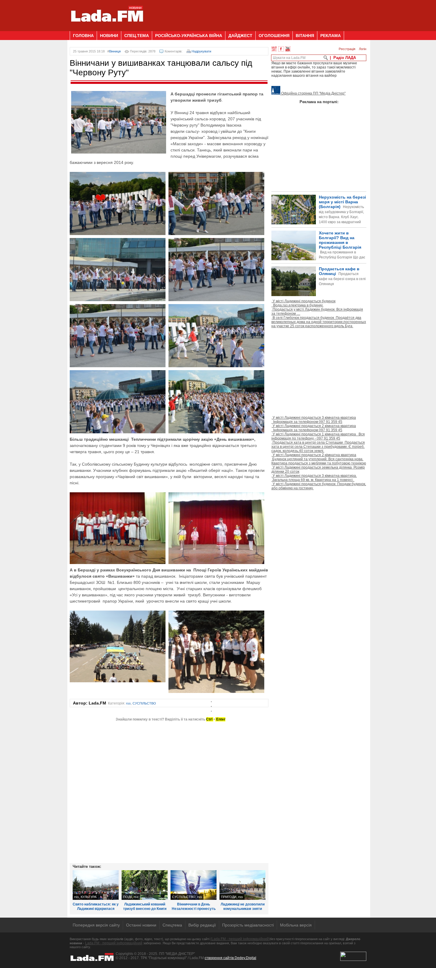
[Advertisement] (258, 13)
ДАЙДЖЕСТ (240, 35)
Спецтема (172, 925)
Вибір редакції (202, 925)
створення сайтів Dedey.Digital (230, 958)
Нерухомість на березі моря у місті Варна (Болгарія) (342, 214)
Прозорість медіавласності (248, 925)
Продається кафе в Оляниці (342, 276)
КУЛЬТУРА (88, 897)
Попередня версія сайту (96, 925)
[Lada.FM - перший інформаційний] (107, 29)
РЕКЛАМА (330, 35)
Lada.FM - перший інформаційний (113, 943)
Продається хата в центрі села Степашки (318, 446)
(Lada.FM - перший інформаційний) (240, 939)
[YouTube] (287, 49)
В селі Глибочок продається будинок (318, 322)
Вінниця (115, 51)
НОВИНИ (109, 35)
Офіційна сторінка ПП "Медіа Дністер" (313, 93)
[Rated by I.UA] (353, 960)
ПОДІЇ (127, 897)
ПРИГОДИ (228, 897)
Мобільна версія (296, 925)
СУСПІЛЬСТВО (144, 703)
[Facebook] (281, 49)
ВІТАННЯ (305, 35)
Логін (362, 49)
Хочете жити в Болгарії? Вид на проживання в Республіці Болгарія (318, 255)
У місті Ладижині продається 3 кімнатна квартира (313, 420)
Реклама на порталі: (319, 102)
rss (128, 703)
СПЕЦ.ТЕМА (136, 35)
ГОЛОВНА (83, 35)
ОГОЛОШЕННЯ (274, 35)
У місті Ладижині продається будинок (303, 303)
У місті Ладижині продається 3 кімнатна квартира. (314, 478)
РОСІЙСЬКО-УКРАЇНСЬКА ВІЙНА (188, 35)
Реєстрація (347, 49)
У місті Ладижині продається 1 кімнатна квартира (318, 436)
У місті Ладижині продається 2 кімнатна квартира (313, 428)
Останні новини (141, 925)
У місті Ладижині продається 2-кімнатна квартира (318, 459)
